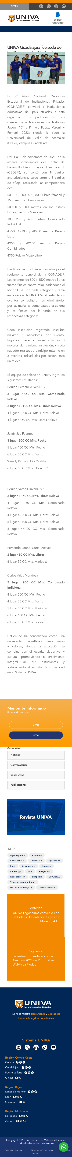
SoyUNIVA (54, 877)
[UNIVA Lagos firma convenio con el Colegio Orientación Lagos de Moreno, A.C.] (35, 915)
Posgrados (45, 871)
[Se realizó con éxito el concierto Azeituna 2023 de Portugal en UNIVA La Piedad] (35, 959)
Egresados (54, 860)
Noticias (15, 755)
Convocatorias (18, 765)
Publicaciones (18, 785)
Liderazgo (15, 871)
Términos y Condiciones (42, 1151)
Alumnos (37, 855)
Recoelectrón (17, 877)
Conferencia (17, 860)
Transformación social (22, 882)
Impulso (46, 866)
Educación (36, 860)
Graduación (28, 866)
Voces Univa (17, 775)
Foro (12, 866)
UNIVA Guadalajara (21, 887)
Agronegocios (17, 855)
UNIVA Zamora (47, 887)
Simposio (37, 877)
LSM (30, 871)
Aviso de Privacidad (14, 1151)
